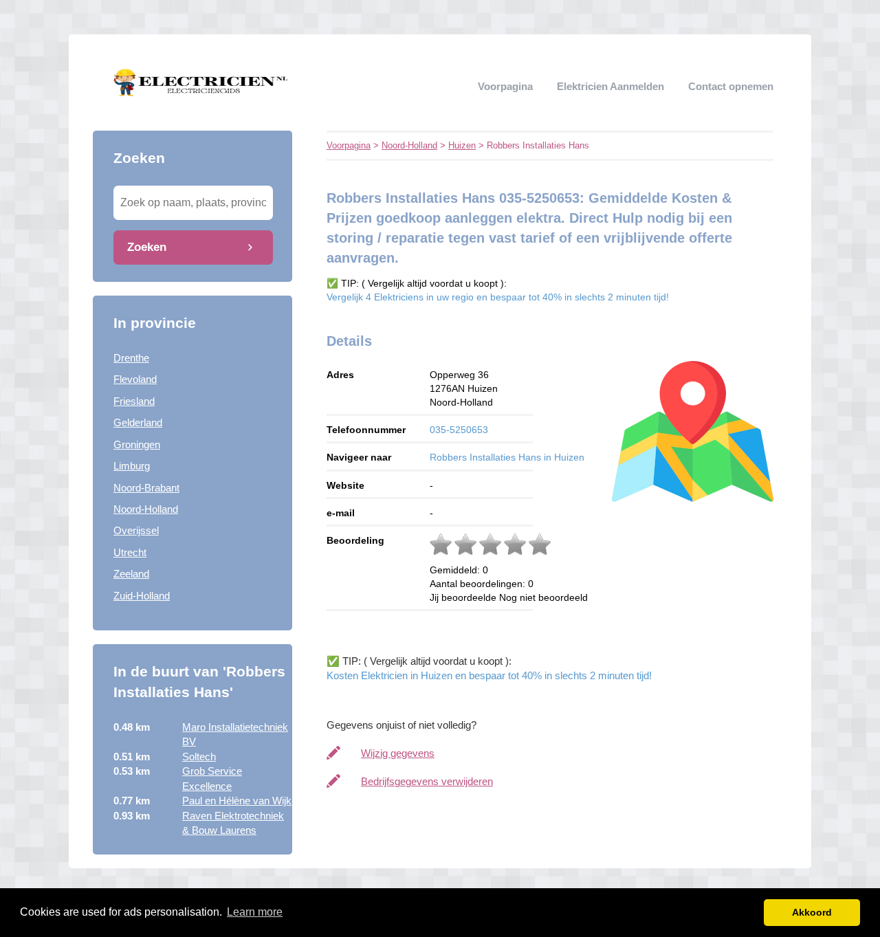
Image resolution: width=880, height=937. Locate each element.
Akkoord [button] (812, 912)
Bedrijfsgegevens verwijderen (427, 781)
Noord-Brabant (146, 488)
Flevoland (135, 379)
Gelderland (137, 422)
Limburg (131, 466)
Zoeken (146, 247)
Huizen (462, 145)
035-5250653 (459, 429)
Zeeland (131, 574)
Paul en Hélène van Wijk (237, 800)
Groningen (136, 444)
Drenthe (131, 358)
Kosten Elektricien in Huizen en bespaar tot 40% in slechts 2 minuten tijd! (489, 675)
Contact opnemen (730, 86)
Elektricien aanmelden (610, 86)
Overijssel (136, 530)
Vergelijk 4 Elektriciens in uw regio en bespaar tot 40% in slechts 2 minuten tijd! (498, 297)
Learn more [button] (255, 912)
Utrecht (129, 552)
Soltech (199, 756)
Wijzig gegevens (397, 753)
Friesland (134, 401)
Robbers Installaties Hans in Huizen (507, 457)
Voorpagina (505, 86)
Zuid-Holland (141, 596)
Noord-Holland (145, 509)
